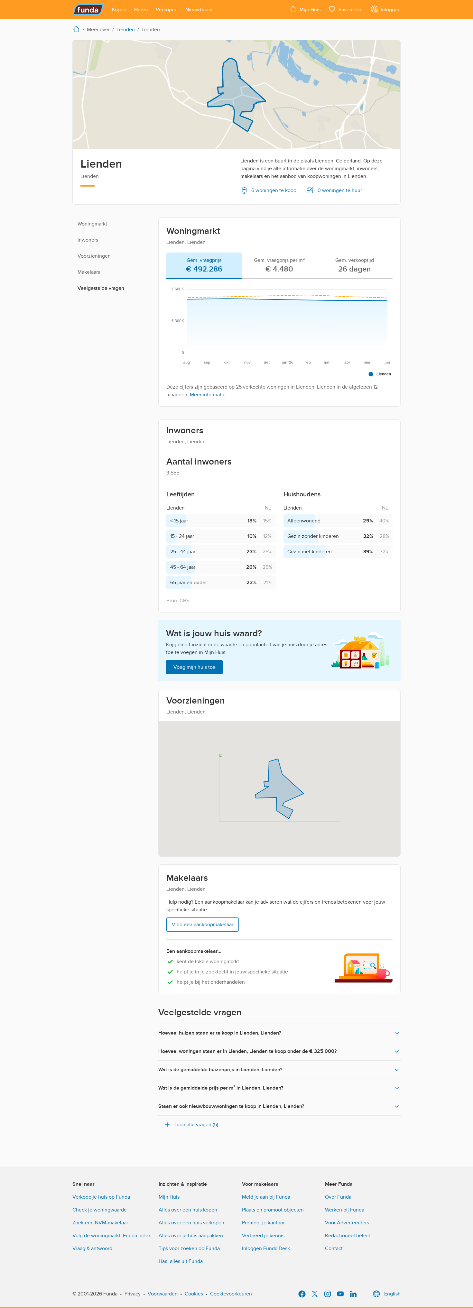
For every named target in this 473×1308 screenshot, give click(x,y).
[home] (77, 29)
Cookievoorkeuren (231, 1294)
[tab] (204, 266)
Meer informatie (208, 394)
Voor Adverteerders (347, 1223)
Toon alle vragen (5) (196, 1124)
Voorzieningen (94, 256)
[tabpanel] (279, 340)
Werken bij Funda (344, 1210)
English (392, 1294)
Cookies (194, 1294)
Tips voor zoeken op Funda (189, 1248)
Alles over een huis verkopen (191, 1223)
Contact (334, 1248)
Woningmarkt (92, 224)
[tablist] (279, 266)
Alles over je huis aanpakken (191, 1235)
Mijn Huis (169, 1197)
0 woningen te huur (340, 190)
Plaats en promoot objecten (273, 1210)
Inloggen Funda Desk (266, 1248)
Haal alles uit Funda (181, 1261)
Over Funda (338, 1197)
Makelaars (89, 272)
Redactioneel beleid (347, 1235)
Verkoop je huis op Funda (101, 1197)
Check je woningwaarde (99, 1210)
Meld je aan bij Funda (266, 1197)
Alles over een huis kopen (188, 1210)
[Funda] (88, 9)
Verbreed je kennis (263, 1235)
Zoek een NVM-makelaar (100, 1223)
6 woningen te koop (273, 190)
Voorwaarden (163, 1294)
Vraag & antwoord (92, 1248)
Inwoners (88, 240)
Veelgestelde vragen (101, 288)
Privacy (133, 1294)
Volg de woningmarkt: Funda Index (111, 1235)
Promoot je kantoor (263, 1223)
